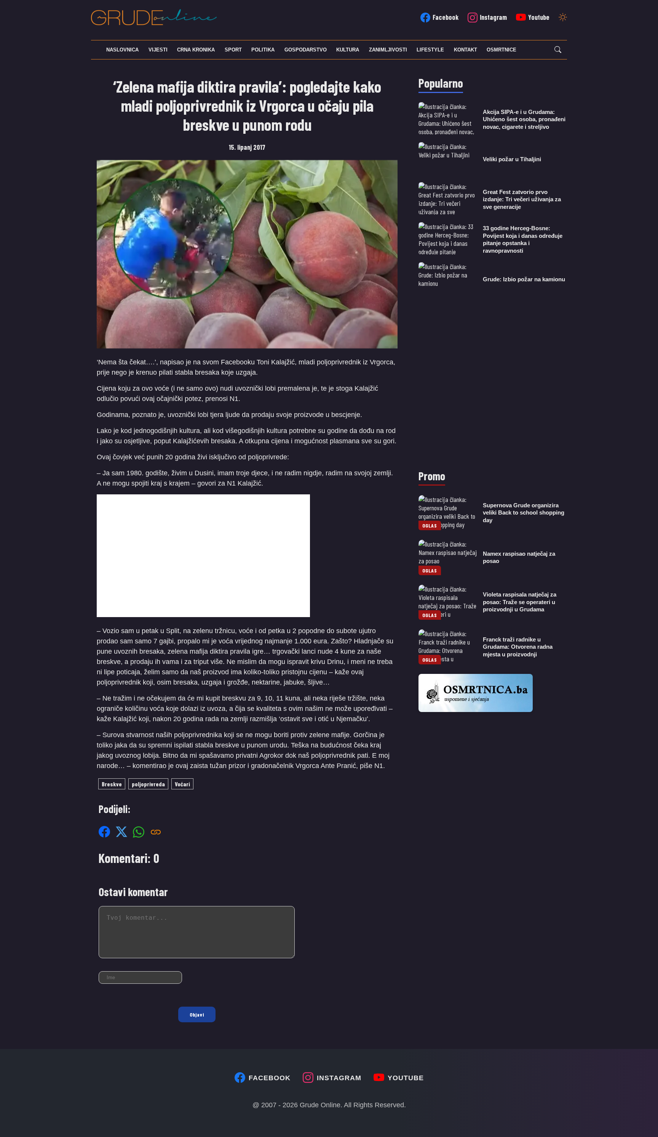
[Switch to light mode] (563, 18)
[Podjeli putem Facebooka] (104, 832)
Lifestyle (430, 50)
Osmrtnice (501, 50)
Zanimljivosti (388, 50)
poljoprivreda (148, 783)
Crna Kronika (196, 50)
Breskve (112, 783)
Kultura (347, 50)
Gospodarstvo (305, 50)
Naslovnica (122, 50)
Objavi (197, 1014)
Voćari (182, 783)
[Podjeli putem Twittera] (121, 832)
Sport (233, 50)
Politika (263, 50)
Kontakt (465, 50)
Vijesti (158, 50)
